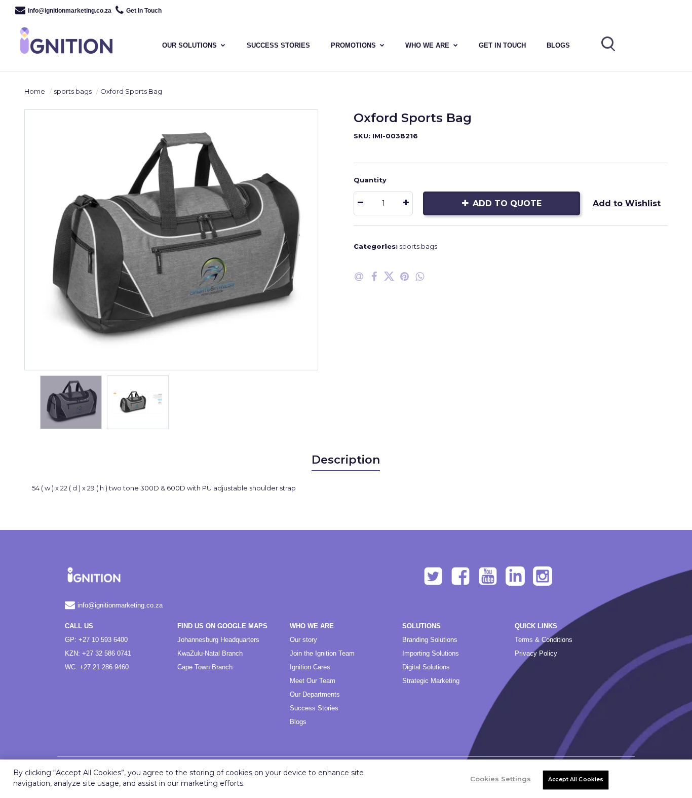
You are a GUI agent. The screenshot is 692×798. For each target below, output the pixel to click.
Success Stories (314, 708)
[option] (171, 240)
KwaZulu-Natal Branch (210, 653)
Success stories (278, 45)
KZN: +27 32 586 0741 (98, 653)
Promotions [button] (353, 45)
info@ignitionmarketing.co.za (69, 10)
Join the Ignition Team (322, 653)
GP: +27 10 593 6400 (96, 639)
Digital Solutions (426, 667)
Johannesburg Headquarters (218, 639)
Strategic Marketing (430, 681)
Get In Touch (144, 10)
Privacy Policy (536, 653)
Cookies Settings (500, 779)
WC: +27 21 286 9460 (97, 667)
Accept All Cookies (575, 779)
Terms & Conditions (543, 639)
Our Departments (315, 694)
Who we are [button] (427, 45)
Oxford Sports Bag (131, 91)
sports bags (73, 91)
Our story (303, 639)
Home (34, 91)
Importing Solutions (430, 653)
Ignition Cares (310, 667)
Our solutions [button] (189, 45)
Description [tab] (346, 460)
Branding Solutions (429, 639)
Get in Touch (502, 45)
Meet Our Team (312, 681)
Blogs (558, 45)
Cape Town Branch (205, 667)
